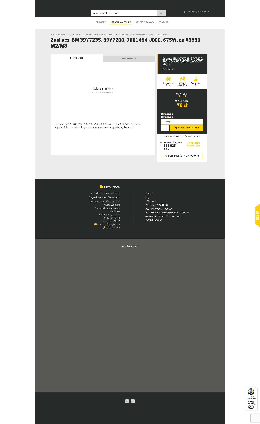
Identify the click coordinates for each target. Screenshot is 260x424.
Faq (147, 198)
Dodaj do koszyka (188, 128)
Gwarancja (167, 114)
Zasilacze (98, 35)
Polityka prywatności (156, 205)
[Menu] (255, 388)
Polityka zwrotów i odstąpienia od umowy (167, 213)
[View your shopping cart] (220, 25)
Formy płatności (153, 221)
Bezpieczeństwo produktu (183, 156)
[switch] (251, 407)
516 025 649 (112, 228)
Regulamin (150, 202)
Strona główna (58, 35)
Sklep (70, 35)
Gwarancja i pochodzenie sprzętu (162, 217)
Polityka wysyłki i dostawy (159, 209)
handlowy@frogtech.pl (108, 224)
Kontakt (149, 194)
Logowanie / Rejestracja (197, 12)
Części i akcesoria (83, 35)
